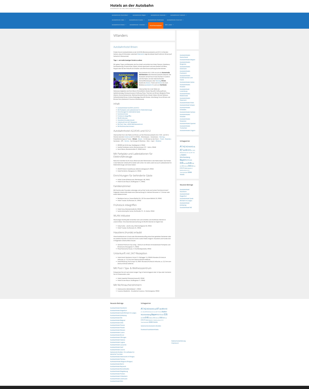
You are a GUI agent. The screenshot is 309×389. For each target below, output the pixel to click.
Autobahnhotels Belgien (139, 15)
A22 (186, 152)
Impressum (175, 343)
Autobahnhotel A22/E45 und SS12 (128, 108)
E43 (187, 163)
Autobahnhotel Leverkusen (118, 379)
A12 (194, 150)
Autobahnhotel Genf (116, 347)
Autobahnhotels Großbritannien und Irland (186, 78)
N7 (192, 168)
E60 (189, 166)
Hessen (189, 168)
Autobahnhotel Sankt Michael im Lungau (123, 313)
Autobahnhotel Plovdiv (117, 327)
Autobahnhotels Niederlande (156, 20)
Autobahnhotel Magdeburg (119, 371)
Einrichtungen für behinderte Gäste (129, 112)
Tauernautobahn (183, 172)
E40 (184, 163)
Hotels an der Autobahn (132, 5)
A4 (189, 146)
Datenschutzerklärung (178, 341)
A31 (188, 152)
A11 (192, 150)
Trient (162, 139)
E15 (188, 160)
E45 (190, 163)
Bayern (183, 159)
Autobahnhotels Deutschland (120, 15)
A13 (181, 152)
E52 (180, 166)
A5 (192, 146)
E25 (191, 160)
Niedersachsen (183, 170)
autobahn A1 (149, 85)
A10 (189, 150)
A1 (181, 146)
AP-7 (192, 152)
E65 (192, 166)
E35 (181, 163)
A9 (186, 150)
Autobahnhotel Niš (186, 207)
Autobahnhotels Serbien (187, 112)
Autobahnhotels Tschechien (137, 24)
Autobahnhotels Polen (187, 103)
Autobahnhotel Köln (116, 381)
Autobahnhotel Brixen (125, 46)
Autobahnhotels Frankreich (177, 15)
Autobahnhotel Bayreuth (118, 366)
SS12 (188, 170)
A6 (194, 147)
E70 (181, 168)
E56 (185, 166)
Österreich (140, 54)
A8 (184, 150)
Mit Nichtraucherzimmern (126, 126)
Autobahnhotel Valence (117, 340)
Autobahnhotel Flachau (117, 359)
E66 (194, 166)
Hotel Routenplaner (156, 25)
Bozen (148, 83)
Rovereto (168, 139)
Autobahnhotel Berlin (117, 364)
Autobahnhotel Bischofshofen (119, 369)
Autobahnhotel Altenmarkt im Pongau (122, 356)
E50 (193, 163)
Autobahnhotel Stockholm (118, 308)
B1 (194, 152)
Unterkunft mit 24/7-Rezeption (127, 122)
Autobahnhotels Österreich (174, 20)
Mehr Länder (168, 24)
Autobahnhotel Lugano (117, 342)
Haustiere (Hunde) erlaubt (126, 120)
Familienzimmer (123, 114)
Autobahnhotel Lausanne (118, 345)
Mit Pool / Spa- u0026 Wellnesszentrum (130, 124)
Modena (158, 141)
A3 (187, 146)
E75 (183, 168)
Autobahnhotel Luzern (117, 332)
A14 (183, 152)
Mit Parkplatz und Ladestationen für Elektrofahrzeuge (135, 110)
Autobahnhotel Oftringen (118, 337)
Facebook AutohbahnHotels (150, 329)
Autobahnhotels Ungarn (187, 130)
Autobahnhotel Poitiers (117, 374)
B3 (180, 155)
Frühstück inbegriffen (124, 116)
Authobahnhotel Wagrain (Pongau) (121, 361)
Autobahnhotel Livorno (117, 350)
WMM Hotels (153, 322)
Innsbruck (127, 137)
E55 (183, 166)
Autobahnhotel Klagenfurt (118, 310)
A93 (189, 152)
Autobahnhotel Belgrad (117, 320)
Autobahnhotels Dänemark (158, 15)
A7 (181, 149)
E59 (187, 166)
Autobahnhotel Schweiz (118, 24)
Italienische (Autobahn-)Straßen (151, 326)
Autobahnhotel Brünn (117, 335)
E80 (186, 168)
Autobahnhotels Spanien (188, 123)
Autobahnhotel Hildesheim (118, 376)
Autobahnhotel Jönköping (118, 315)
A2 (184, 146)
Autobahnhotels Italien (118, 20)
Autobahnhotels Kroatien (136, 20)
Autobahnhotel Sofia (116, 323)
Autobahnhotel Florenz (117, 325)
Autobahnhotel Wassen (117, 330)
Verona (160, 83)
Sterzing (158, 81)
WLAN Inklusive (122, 118)
